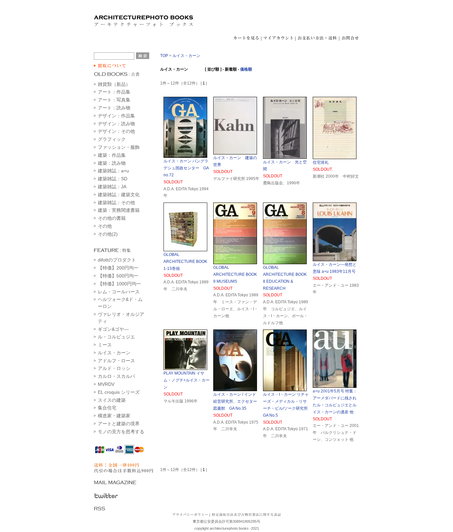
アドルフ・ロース (116, 360)
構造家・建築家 (114, 415)
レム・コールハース (119, 291)
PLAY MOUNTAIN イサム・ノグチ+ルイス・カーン (186, 380)
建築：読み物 (112, 163)
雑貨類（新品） (114, 84)
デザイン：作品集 (116, 115)
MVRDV (106, 384)
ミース (105, 344)
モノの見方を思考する (121, 431)
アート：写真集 (114, 99)
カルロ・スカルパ (116, 376)
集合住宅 (107, 407)
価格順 (246, 69)
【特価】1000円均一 (119, 283)
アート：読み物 (114, 107)
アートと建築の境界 (119, 423)
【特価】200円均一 (118, 267)
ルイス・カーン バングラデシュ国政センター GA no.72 (186, 168)
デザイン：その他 (116, 131)
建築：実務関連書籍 (119, 210)
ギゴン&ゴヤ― (113, 329)
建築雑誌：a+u (113, 170)
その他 (105, 226)
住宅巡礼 (321, 162)
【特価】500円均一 (118, 275)
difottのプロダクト (117, 260)
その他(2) (108, 234)
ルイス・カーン (114, 352)
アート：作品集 (114, 91)
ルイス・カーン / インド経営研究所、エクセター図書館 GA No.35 (235, 401)
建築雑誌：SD (112, 178)
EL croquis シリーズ (119, 392)
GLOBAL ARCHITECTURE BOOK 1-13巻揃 (187, 261)
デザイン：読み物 (116, 123)
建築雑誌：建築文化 (119, 194)
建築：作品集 (112, 155)
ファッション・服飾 (119, 147)
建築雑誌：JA (112, 186)
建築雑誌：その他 (116, 202)
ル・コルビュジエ (116, 336)
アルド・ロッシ (114, 368)
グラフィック (112, 139)
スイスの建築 (112, 400)
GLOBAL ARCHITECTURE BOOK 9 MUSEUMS (235, 274)
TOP (164, 55)
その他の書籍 (112, 218)
